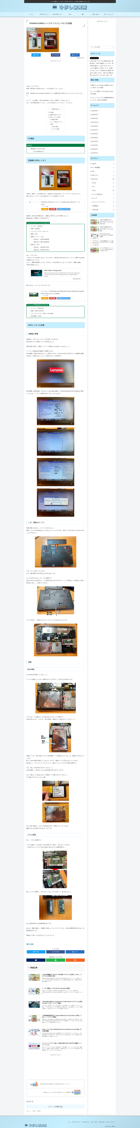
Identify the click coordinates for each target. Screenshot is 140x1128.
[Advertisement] (55, 72)
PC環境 (52, 112)
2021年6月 (95, 133)
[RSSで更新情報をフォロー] (75, 960)
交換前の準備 (54, 119)
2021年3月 (95, 145)
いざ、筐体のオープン (57, 122)
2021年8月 (95, 126)
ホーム (69, 1122)
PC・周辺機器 (30, 944)
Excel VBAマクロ (86, 1122)
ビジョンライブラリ (103, 202)
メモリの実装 (55, 129)
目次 (53, 109)
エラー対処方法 (103, 194)
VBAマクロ (103, 175)
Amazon (45, 209)
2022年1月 (95, 118)
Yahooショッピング (63, 209)
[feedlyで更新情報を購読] (55, 960)
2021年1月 (95, 153)
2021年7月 (95, 130)
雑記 (96, 1122)
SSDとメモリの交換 (55, 117)
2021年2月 (95, 149)
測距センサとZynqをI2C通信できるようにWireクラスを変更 (102, 86)
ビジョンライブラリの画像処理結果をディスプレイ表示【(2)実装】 (102, 99)
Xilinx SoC (103, 179)
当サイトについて (110, 1122)
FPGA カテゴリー (76, 1122)
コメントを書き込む (55, 1106)
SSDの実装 (55, 126)
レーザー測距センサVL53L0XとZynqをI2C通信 (101, 92)
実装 (52, 124)
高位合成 (103, 209)
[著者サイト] (35, 960)
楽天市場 (52, 209)
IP (103, 186)
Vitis (103, 190)
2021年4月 (95, 141)
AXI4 (103, 183)
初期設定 (103, 206)
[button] (113, 47)
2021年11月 (95, 122)
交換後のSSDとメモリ (55, 114)
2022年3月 (95, 110)
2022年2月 (95, 114)
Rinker (47, 206)
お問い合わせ (102, 1122)
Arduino (103, 163)
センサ (103, 198)
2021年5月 (95, 137)
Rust (103, 171)
